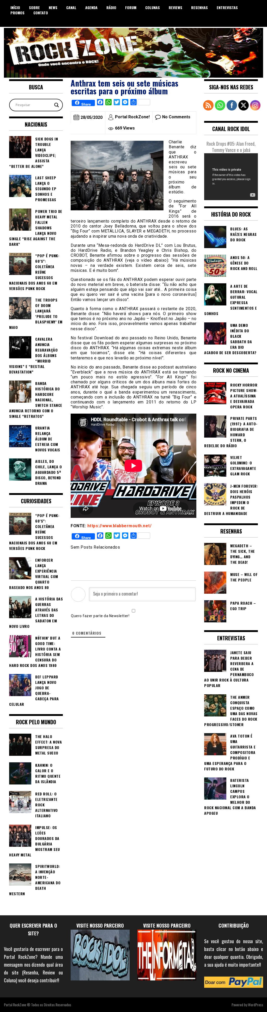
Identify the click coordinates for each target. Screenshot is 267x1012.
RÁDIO (111, 7)
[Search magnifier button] (56, 105)
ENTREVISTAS (227, 7)
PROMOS (17, 12)
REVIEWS (175, 7)
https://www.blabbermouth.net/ (119, 525)
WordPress (255, 1004)
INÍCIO (15, 7)
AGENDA (91, 7)
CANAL (71, 7)
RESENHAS (199, 7)
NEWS (53, 7)
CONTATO (40, 12)
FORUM (130, 7)
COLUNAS (152, 7)
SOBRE (34, 7)
